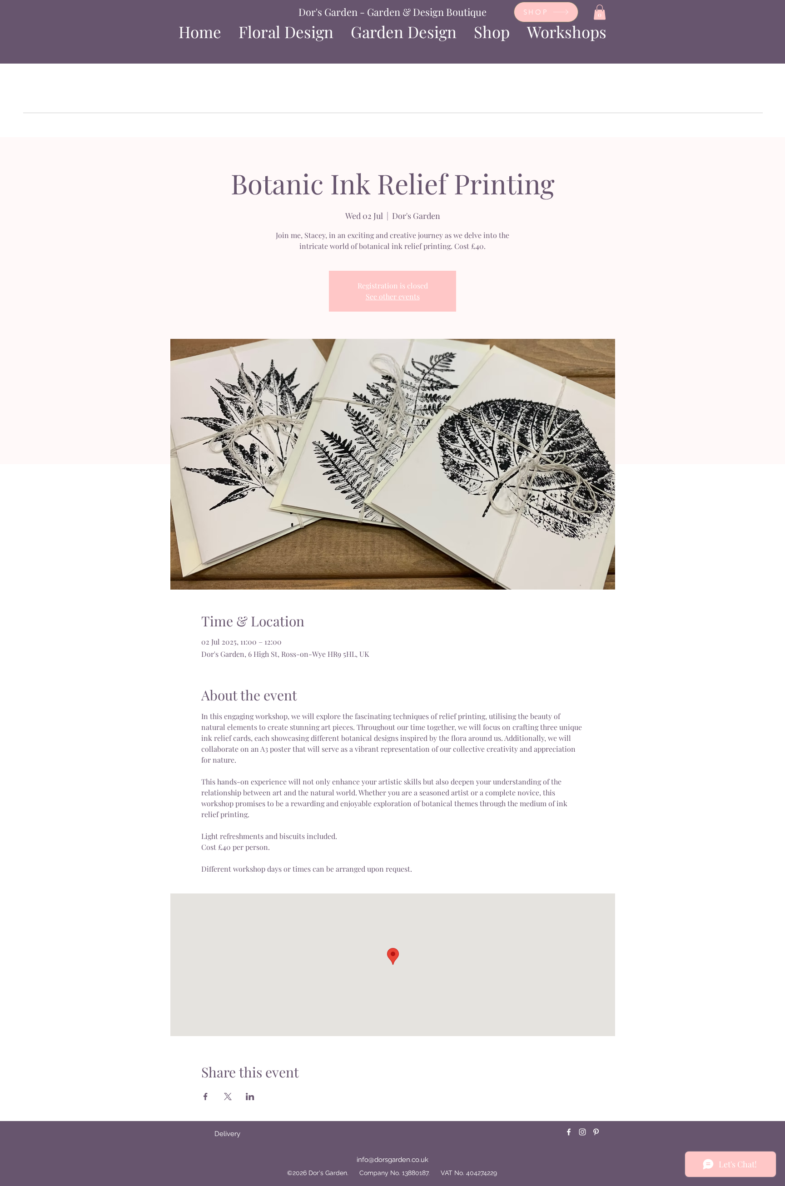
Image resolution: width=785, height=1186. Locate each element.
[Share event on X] (228, 1096)
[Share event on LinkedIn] (250, 1096)
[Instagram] (582, 1131)
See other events (393, 296)
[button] (599, 12)
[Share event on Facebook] (205, 1096)
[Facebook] (568, 1131)
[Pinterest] (596, 1131)
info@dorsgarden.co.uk (392, 1160)
